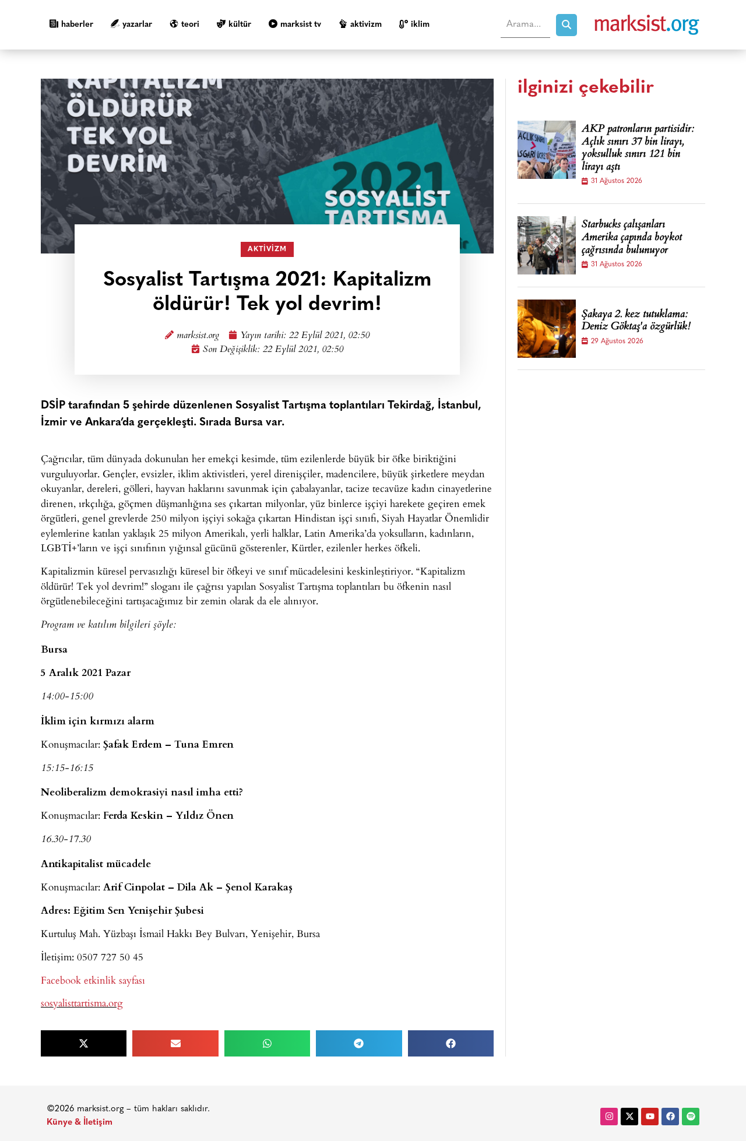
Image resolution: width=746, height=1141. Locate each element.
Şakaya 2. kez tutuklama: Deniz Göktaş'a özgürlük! (636, 321)
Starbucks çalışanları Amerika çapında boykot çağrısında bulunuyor (632, 238)
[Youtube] (650, 1116)
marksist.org (198, 336)
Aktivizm (366, 24)
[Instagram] (609, 1116)
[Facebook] (670, 1116)
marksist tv (300, 24)
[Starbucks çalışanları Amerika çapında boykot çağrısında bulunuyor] (547, 245)
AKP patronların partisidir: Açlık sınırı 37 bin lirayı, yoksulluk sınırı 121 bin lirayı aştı (638, 149)
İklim (420, 24)
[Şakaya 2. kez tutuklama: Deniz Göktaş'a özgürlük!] (547, 329)
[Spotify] (690, 1116)
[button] (83, 1043)
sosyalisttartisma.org (82, 1002)
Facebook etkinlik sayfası (93, 980)
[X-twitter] (629, 1116)
